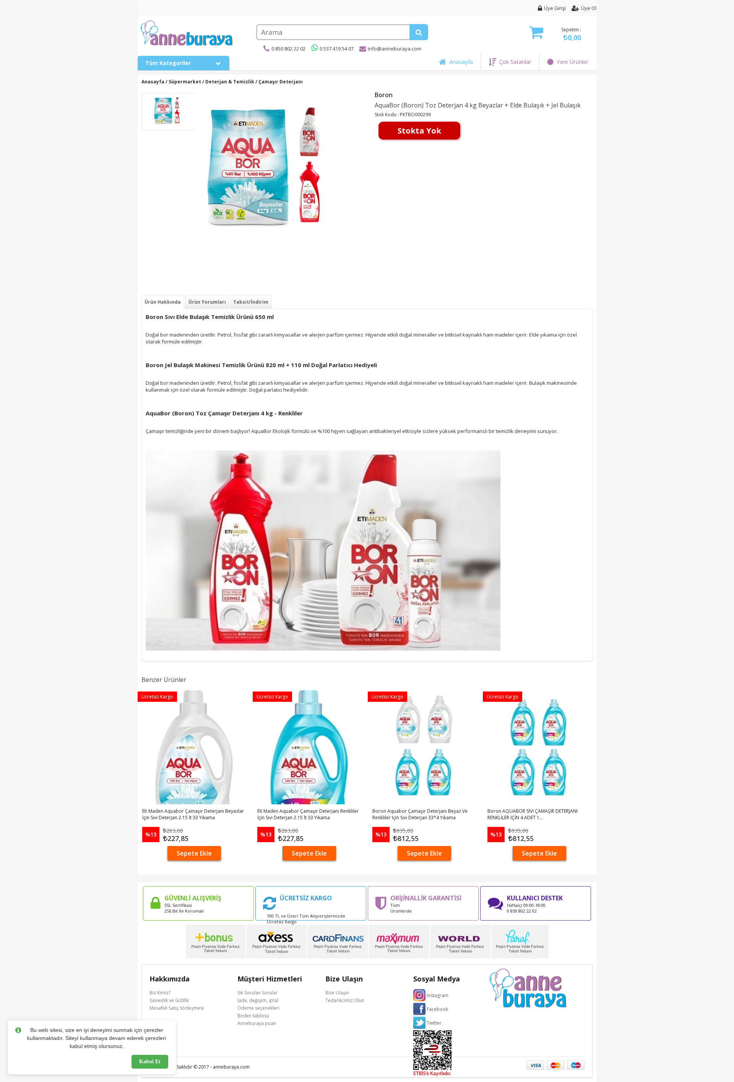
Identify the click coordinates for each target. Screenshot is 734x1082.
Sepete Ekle (194, 853)
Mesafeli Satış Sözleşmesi (176, 1008)
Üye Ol (588, 8)
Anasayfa (459, 61)
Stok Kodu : (387, 114)
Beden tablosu (253, 1015)
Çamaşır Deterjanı (280, 81)
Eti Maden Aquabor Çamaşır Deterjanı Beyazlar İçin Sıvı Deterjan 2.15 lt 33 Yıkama (193, 814)
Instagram (437, 995)
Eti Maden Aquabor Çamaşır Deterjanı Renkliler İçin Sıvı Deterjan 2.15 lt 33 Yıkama (308, 814)
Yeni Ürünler (571, 61)
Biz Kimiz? (160, 992)
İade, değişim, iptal (257, 1000)
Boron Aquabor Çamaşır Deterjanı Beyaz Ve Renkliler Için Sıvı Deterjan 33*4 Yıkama (420, 814)
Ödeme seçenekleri (258, 1008)
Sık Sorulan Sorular (257, 992)
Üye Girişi (555, 8)
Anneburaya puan (256, 1023)
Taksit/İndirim (250, 302)
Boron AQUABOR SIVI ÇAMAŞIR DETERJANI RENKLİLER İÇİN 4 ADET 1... (532, 814)
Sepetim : (571, 34)
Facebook (437, 1009)
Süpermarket (185, 81)
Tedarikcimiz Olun (344, 1000)
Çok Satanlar (513, 61)
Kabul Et (150, 1061)
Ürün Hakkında (163, 302)
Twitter (434, 1023)
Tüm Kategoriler (168, 63)
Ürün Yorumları (207, 302)
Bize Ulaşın (337, 992)
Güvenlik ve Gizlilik (169, 1000)
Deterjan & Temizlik (229, 81)
